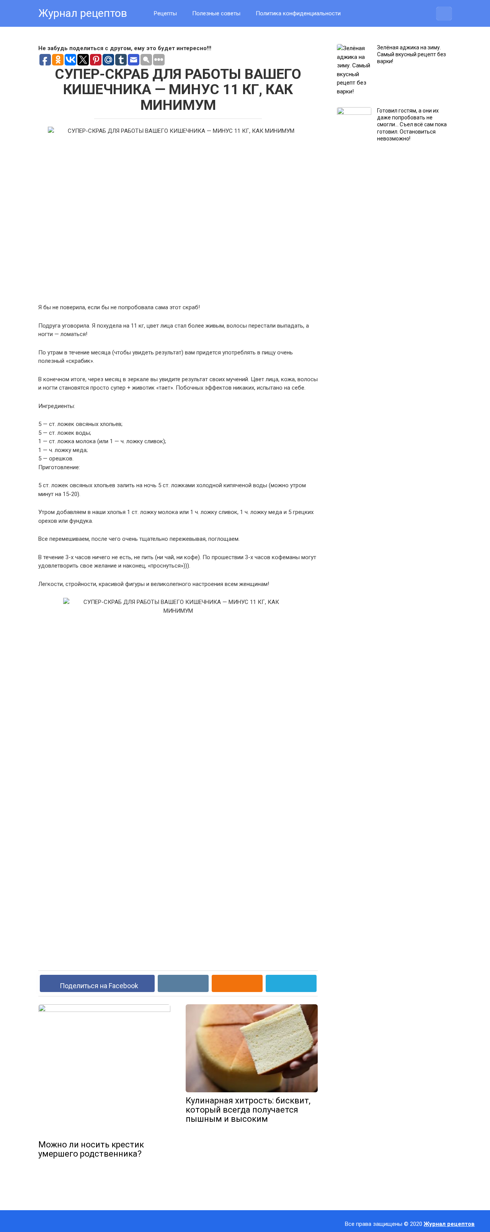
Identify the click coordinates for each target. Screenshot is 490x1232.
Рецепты (165, 13)
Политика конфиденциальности (298, 13)
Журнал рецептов (82, 13)
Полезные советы (216, 13)
